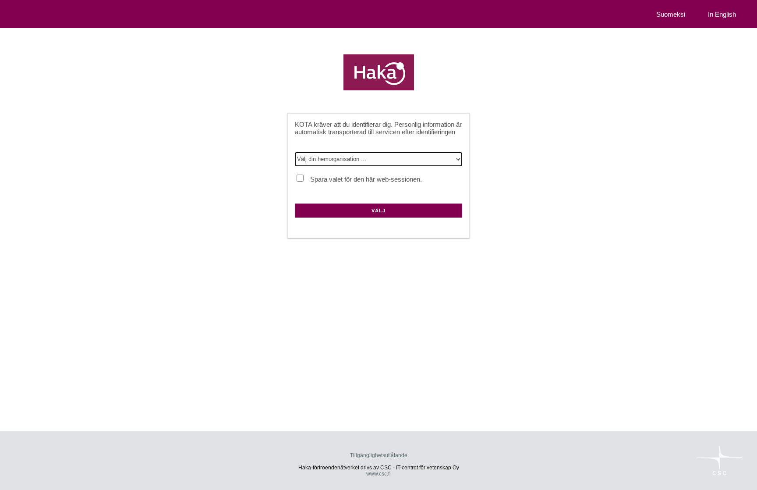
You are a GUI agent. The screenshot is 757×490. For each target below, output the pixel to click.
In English (722, 14)
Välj (378, 210)
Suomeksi (670, 14)
